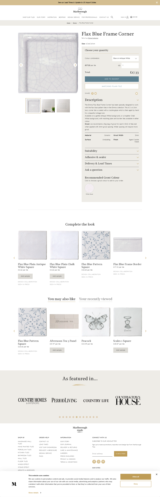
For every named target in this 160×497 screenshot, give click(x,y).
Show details (33, 493)
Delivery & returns (68, 447)
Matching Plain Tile (112, 86)
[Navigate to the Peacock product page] (96, 322)
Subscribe (121, 454)
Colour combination (92, 58)
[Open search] (112, 17)
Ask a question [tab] (93, 170)
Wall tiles (22, 458)
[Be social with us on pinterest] (103, 461)
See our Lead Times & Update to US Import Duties (77, 2)
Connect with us (99, 438)
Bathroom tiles (24, 456)
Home (68, 23)
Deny (136, 484)
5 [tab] (73, 417)
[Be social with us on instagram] (98, 461)
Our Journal (66, 444)
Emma (75, 23)
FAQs (41, 456)
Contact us (44, 442)
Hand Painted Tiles (26, 447)
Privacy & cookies (67, 459)
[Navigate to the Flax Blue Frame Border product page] (127, 245)
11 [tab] (93, 417)
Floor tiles (23, 461)
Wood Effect (23, 464)
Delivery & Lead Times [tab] (98, 163)
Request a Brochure (48, 450)
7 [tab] (80, 417)
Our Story (41, 17)
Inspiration (52, 17)
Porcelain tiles (24, 450)
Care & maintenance (69, 450)
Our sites (96, 468)
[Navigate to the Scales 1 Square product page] (127, 322)
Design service (45, 453)
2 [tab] (63, 417)
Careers (63, 453)
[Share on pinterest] (92, 93)
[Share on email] (95, 93)
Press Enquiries (67, 456)
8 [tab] (83, 417)
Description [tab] (94, 100)
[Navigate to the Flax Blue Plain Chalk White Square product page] (64, 245)
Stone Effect (23, 467)
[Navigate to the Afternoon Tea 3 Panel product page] (64, 322)
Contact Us (104, 17)
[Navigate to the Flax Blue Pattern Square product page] (96, 245)
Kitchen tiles (23, 453)
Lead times (43, 444)
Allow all (135, 477)
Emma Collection (93, 38)
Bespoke (62, 17)
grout (114, 124)
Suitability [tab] (91, 151)
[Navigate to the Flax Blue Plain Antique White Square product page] (32, 245)
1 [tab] (60, 417)
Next (75, 65)
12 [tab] (97, 417)
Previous (21, 65)
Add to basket (112, 79)
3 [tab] (66, 417)
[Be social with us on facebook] (94, 461)
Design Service (74, 17)
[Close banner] (156, 474)
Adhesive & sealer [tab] (95, 157)
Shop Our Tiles (29, 17)
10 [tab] (90, 417)
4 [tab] (70, 417)
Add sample (25, 276)
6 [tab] (77, 417)
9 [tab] (87, 417)
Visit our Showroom (48, 447)
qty (119, 65)
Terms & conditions (68, 462)
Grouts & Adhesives (26, 470)
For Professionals (89, 17)
